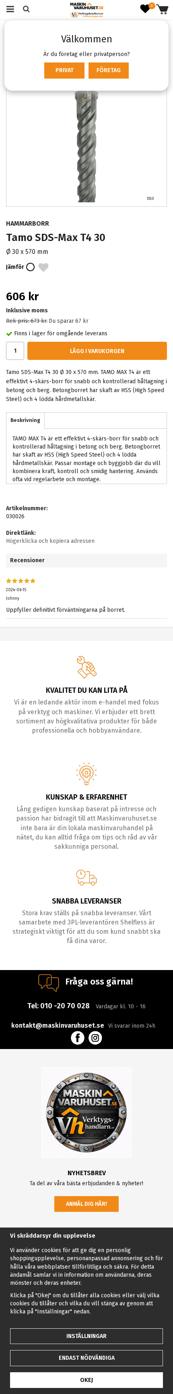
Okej (86, 1380)
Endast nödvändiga (87, 1358)
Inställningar (86, 1336)
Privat (65, 70)
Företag (109, 70)
